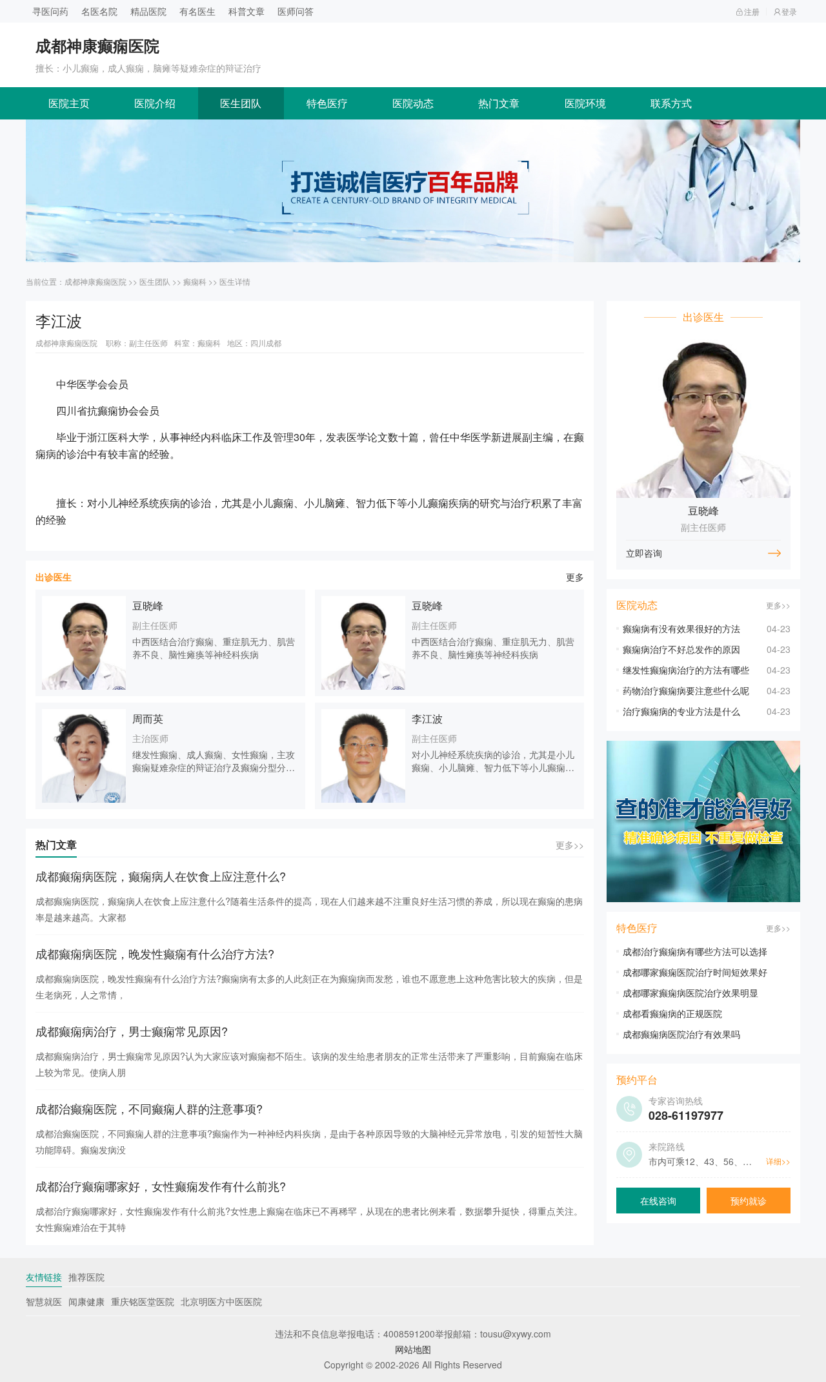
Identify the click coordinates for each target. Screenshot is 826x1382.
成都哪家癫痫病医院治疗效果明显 (690, 992)
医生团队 (240, 103)
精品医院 (148, 11)
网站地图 (413, 1349)
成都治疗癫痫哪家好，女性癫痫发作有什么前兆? (160, 1185)
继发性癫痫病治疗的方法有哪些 (686, 669)
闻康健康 (86, 1301)
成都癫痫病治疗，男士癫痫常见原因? (131, 1030)
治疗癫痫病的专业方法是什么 (681, 711)
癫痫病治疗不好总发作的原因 (681, 649)
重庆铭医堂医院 (142, 1301)
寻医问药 (50, 11)
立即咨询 (644, 552)
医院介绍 (155, 103)
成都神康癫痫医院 (95, 281)
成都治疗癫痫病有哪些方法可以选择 (695, 951)
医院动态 (413, 103)
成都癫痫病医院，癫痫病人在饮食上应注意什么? (160, 875)
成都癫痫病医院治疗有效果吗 (681, 1033)
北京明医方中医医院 (221, 1301)
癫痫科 (194, 281)
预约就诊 (748, 1200)
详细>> (778, 1160)
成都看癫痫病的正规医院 (672, 1013)
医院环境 (585, 103)
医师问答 (295, 11)
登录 (789, 11)
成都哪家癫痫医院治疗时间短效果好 (695, 971)
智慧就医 (44, 1301)
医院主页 (69, 103)
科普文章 (246, 11)
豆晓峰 (147, 605)
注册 (752, 11)
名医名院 (99, 11)
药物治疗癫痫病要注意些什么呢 (686, 690)
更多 (575, 576)
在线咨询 (658, 1200)
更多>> (570, 844)
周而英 (147, 718)
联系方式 (671, 103)
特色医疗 (327, 103)
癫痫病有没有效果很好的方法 (681, 628)
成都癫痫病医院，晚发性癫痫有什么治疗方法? (154, 953)
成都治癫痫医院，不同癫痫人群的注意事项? (149, 1108)
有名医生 (197, 11)
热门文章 (498, 103)
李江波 (427, 718)
